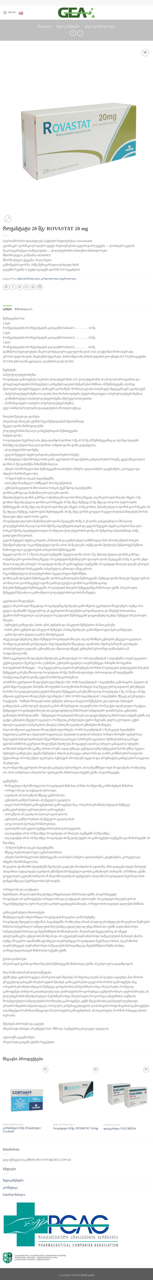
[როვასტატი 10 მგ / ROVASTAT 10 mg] (76, 1093)
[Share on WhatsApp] (6, 287)
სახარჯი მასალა (14, 1194)
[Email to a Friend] (26, 287)
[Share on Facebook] (13, 287)
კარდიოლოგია (50, 278)
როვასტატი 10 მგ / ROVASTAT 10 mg (75, 1128)
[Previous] (3, 1103)
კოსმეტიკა (10, 1187)
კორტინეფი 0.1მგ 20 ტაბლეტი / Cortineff (22, 1129)
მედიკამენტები (68, 26)
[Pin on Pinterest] (33, 287)
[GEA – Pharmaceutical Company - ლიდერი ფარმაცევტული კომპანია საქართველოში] (76, 12)
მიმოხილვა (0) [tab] (23, 309)
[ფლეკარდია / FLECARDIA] (127, 1093)
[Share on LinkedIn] (40, 287)
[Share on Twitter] (20, 287)
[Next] (150, 1103)
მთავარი (44, 26)
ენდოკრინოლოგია (100, 26)
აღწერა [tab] (7, 309)
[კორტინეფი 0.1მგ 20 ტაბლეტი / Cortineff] (26, 1093)
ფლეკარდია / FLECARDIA (120, 1128)
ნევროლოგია (68, 278)
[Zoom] (7, 219)
